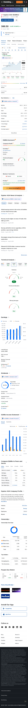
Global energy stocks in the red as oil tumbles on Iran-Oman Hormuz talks (14, 210)
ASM (15, 574)
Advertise (17, 637)
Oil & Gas (24, 505)
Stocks (3, 5)
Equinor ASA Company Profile (11, 491)
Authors (17, 643)
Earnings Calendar (20, 5)
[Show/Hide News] (9, 48)
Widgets (3, 643)
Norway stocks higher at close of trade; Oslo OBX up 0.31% (13, 219)
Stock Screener (10, 5)
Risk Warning (4, 699)
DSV (3, 574)
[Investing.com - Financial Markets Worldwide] (8, 2)
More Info (7, 34)
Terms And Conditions (6, 690)
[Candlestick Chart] (2, 48)
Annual (3, 421)
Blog (2, 634)
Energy (25, 508)
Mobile (2, 637)
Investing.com (4, 213)
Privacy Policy (4, 695)
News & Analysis (17, 40)
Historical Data (21, 44)
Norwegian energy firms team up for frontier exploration (13, 238)
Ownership (13, 44)
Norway (25, 514)
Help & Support (18, 640)
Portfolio (3, 640)
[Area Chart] (4, 48)
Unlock (15, 485)
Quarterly (8, 421)
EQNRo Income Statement (10, 415)
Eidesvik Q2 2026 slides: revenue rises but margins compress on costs (13, 247)
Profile (8, 44)
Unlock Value (22, 83)
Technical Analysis (7, 260)
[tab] (8, 264)
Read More (4, 501)
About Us (17, 634)
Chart (9, 40)
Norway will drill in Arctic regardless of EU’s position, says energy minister (13, 229)
